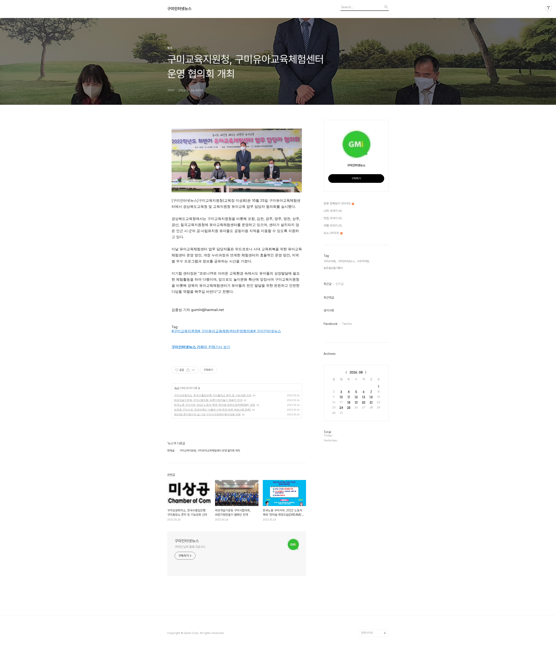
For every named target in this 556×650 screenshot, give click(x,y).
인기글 (340, 284)
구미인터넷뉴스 (179, 9)
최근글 (327, 284)
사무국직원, (363, 261)
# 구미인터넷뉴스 (267, 331)
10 (341, 396)
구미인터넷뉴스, (346, 261)
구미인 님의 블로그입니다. (190, 546)
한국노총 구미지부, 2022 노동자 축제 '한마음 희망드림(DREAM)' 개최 (214, 404)
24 (341, 407)
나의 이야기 (333, 211)
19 (356, 402)
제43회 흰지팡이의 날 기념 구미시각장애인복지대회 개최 (207, 414)
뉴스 (176, 388)
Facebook (331, 324)
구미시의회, (330, 261)
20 (363, 402)
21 (371, 402)
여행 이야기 (333, 225)
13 (363, 396)
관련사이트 (367, 632)
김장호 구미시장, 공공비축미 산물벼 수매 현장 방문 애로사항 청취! (212, 409)
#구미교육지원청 (185, 331)
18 (348, 402)
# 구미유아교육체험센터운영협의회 (225, 331)
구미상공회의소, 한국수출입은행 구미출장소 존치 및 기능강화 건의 (213, 395)
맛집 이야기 (333, 218)
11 (349, 396)
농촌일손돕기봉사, (333, 268)
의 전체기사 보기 (201, 347)
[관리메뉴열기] (548, 7)
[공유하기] (188, 370)
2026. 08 (356, 372)
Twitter (347, 324)
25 (349, 407)
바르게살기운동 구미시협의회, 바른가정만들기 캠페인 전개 (208, 400)
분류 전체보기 (337, 203)
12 (356, 396)
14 (371, 396)
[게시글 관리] (193, 370)
